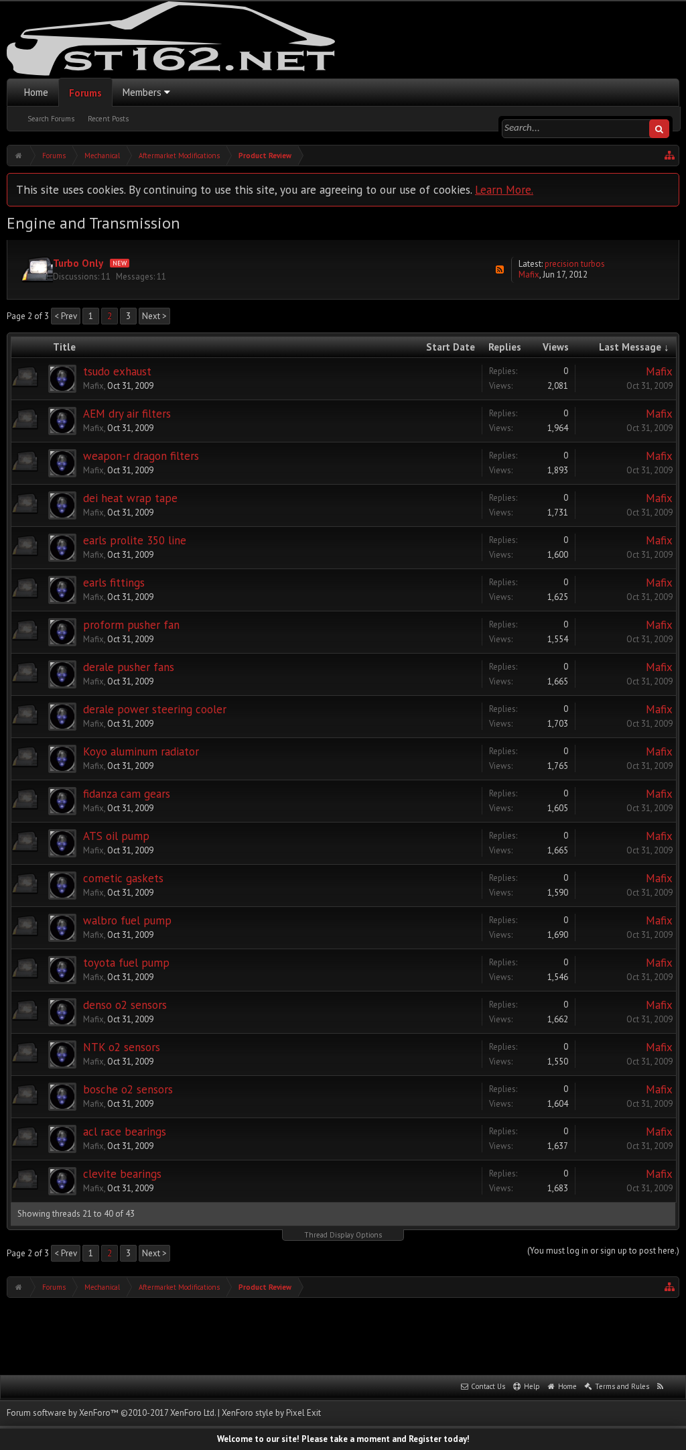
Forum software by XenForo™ (111, 1412)
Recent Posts (108, 118)
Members (142, 92)
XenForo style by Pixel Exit (271, 1412)
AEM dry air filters (127, 413)
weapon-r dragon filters (141, 455)
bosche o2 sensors (128, 1089)
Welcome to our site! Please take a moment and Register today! (343, 1439)
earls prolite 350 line (134, 540)
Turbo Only (78, 263)
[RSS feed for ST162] (661, 1387)
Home (36, 92)
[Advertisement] (343, 1335)
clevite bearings (122, 1173)
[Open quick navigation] (670, 155)
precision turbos (575, 263)
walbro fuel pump (127, 920)
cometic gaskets (123, 878)
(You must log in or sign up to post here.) (603, 1250)
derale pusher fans (128, 667)
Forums (85, 92)
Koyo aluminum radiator (141, 751)
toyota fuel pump (126, 962)
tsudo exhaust (117, 371)
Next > (154, 316)
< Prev (65, 316)
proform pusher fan (131, 624)
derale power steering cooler (154, 709)
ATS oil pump (116, 836)
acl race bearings (124, 1131)
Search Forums (50, 118)
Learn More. (504, 189)
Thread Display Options (343, 1235)
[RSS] (500, 269)
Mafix (529, 274)
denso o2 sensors (125, 1005)
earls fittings (114, 582)
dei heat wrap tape (130, 498)
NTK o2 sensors (121, 1047)
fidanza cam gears (126, 793)
